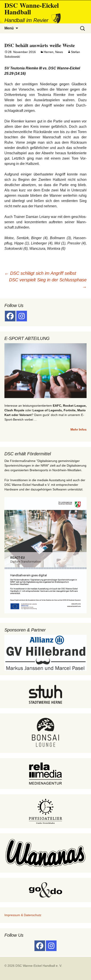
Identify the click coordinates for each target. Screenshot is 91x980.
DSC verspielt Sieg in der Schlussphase (48, 283)
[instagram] (21, 316)
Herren (48, 52)
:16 (22, 73)
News (59, 52)
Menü (9, 28)
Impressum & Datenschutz (22, 915)
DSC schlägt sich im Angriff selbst (40, 273)
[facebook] (10, 316)
